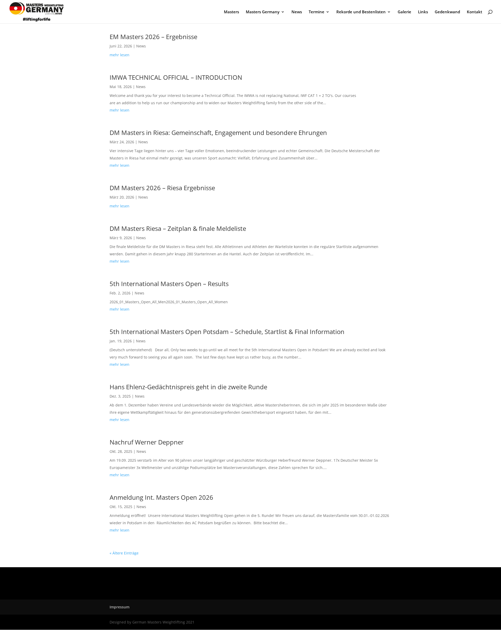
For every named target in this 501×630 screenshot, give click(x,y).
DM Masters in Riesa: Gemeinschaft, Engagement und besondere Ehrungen (218, 132)
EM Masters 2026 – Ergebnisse (153, 36)
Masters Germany (262, 12)
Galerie (404, 12)
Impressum (119, 606)
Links (423, 12)
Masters (231, 12)
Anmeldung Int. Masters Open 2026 (161, 497)
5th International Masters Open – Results (169, 283)
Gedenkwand (447, 12)
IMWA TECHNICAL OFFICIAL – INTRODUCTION (176, 77)
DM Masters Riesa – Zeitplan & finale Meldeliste (178, 228)
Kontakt (474, 12)
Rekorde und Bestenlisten (361, 12)
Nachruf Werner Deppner (147, 442)
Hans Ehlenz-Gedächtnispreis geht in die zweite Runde (188, 386)
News (296, 12)
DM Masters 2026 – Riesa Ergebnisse (162, 187)
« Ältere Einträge (124, 553)
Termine (316, 12)
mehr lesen (119, 54)
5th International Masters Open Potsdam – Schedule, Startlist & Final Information (227, 331)
